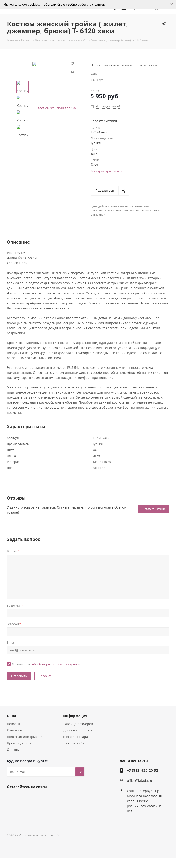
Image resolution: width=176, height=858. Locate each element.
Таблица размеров (78, 724)
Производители (19, 743)
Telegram (23, 797)
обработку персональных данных (56, 664)
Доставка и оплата (78, 730)
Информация (75, 715)
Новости (13, 724)
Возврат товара (75, 736)
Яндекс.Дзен (45, 797)
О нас (12, 715)
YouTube (34, 797)
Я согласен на (46, 664)
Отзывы (13, 749)
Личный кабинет (76, 743)
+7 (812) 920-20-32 (142, 770)
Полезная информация (25, 736)
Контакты (14, 730)
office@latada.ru (139, 781)
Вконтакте (11, 797)
